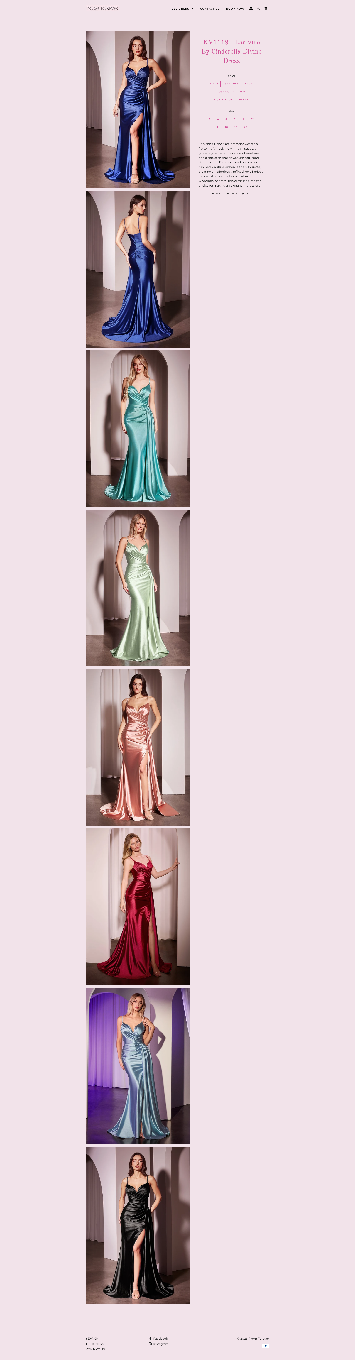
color (231, 76)
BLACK (244, 99)
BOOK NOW (235, 8)
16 (226, 127)
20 (246, 127)
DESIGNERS (180, 8)
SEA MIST (231, 83)
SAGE (249, 83)
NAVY (214, 83)
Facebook (160, 1338)
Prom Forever (259, 1338)
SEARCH (92, 1338)
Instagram (160, 1344)
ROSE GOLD (225, 91)
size (231, 111)
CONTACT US (210, 8)
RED (243, 91)
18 (235, 127)
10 (243, 119)
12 (252, 119)
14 (217, 127)
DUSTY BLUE (223, 99)
